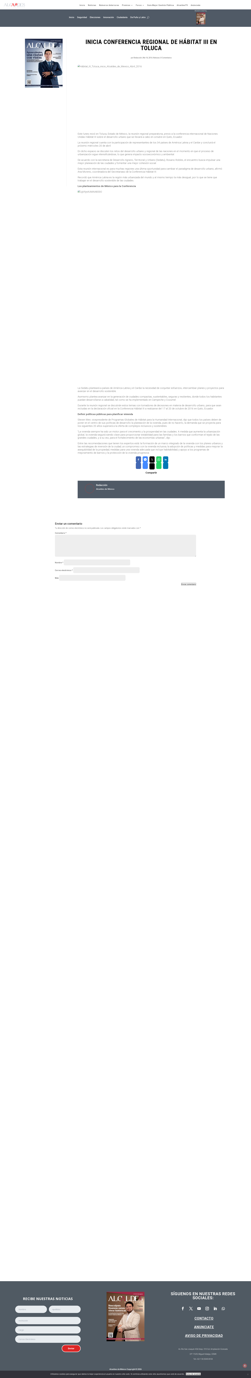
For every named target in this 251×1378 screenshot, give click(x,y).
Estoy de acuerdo (193, 1374)
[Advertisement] (37, 137)
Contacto (204, 1318)
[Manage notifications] (245, 1366)
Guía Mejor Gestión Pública (160, 5)
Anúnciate (195, 5)
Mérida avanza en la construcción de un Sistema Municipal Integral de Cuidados (96, 1145)
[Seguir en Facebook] (182, 1308)
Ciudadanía (122, 17)
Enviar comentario (188, 584)
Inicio (82, 5)
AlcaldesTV (182, 5)
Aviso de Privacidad (204, 1336)
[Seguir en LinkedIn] (215, 1308)
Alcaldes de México (117, 1369)
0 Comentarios (166, 58)
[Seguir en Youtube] (198, 1308)
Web (57, 578)
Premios (126, 5)
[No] (247, 1374)
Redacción (138, 58)
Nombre (59, 563)
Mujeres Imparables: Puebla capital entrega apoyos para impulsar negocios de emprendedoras (103, 1035)
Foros (139, 5)
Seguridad (82, 17)
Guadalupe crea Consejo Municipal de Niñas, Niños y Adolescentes (89, 816)
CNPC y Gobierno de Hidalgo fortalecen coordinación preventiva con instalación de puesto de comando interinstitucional (116, 707)
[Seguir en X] (190, 1308)
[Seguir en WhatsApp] (223, 1308)
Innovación (108, 17)
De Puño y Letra (138, 17)
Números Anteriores (109, 5)
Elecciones (95, 17)
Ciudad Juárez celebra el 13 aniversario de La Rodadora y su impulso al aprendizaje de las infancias (106, 926)
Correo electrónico (64, 570)
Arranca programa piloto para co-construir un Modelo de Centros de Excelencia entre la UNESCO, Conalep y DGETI (112, 1254)
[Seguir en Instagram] (207, 1308)
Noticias (92, 5)
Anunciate (204, 1327)
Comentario (60, 533)
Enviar (71, 1348)
